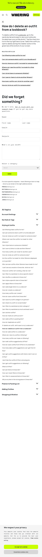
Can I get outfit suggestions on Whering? (15, 363)
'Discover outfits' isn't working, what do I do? (16, 271)
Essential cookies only (21, 552)
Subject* (5, 136)
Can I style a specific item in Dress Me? (14, 280)
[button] (3, 22)
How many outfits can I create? (12, 293)
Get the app (36, 15)
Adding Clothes (8, 389)
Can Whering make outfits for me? (13, 229)
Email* (4, 128)
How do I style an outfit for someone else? (16, 255)
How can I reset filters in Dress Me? (13, 373)
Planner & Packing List (10, 384)
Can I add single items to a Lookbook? (14, 287)
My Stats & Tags (8, 220)
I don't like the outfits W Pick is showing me (16, 360)
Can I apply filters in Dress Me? (12, 283)
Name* (4, 117)
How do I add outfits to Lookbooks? (13, 332)
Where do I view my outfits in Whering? (14, 335)
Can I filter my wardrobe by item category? (16, 306)
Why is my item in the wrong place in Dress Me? (17, 379)
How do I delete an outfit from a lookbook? (16, 329)
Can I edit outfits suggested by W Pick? (15, 341)
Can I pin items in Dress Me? (11, 370)
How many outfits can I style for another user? (17, 252)
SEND (10, 174)
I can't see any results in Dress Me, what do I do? (18, 267)
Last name (26, 123)
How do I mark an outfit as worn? (12, 316)
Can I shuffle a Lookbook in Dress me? (14, 277)
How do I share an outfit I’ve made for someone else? (19, 236)
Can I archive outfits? (9, 312)
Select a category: (10, 164)
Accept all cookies (21, 547)
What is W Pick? (7, 366)
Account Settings (9, 214)
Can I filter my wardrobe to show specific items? (17, 274)
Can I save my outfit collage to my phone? (15, 300)
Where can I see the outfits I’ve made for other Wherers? (18, 68)
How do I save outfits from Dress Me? (14, 296)
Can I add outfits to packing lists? (13, 319)
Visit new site (21, 7)
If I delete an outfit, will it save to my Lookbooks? (18, 325)
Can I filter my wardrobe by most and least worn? (18, 309)
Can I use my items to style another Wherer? (16, 248)
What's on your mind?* (11, 145)
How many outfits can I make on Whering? (15, 338)
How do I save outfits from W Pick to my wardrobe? (18, 345)
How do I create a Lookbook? (11, 290)
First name (6, 123)
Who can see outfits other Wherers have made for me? (20, 264)
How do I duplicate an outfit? (11, 322)
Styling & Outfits (8, 225)
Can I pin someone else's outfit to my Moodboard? (18, 233)
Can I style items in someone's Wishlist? (15, 245)
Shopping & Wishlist (10, 395)
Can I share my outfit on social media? (14, 303)
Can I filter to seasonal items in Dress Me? (15, 376)
